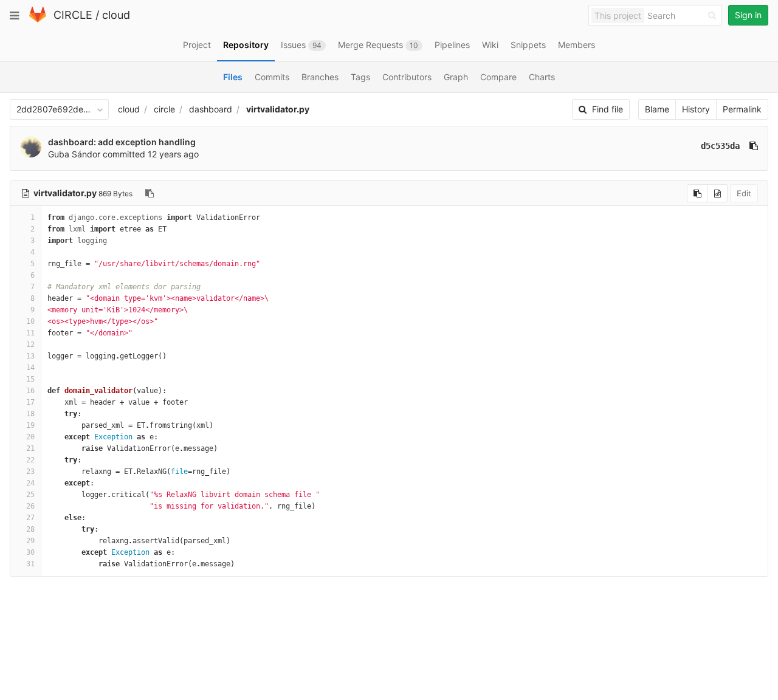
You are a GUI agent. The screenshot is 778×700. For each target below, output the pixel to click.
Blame (657, 109)
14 (30, 367)
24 (30, 483)
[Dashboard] (37, 20)
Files (233, 77)
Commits (272, 77)
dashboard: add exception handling (122, 142)
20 (30, 437)
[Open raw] (717, 193)
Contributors (407, 77)
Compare (498, 77)
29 (30, 541)
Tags (360, 77)
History (696, 109)
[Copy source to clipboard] (697, 193)
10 (30, 321)
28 (30, 529)
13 (30, 356)
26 (30, 506)
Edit (744, 193)
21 (30, 448)
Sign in (748, 15)
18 (30, 414)
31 (30, 564)
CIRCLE (72, 15)
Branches (320, 77)
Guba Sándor (74, 154)
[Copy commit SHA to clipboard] (753, 146)
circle (164, 109)
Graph (456, 77)
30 (30, 552)
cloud (116, 15)
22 (30, 460)
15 (30, 379)
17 (30, 402)
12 (30, 344)
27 (30, 517)
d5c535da (720, 146)
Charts (542, 77)
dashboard (210, 109)
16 (30, 390)
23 (30, 471)
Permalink (742, 109)
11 (30, 333)
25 (30, 494)
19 (30, 425)
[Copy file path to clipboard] (149, 193)
